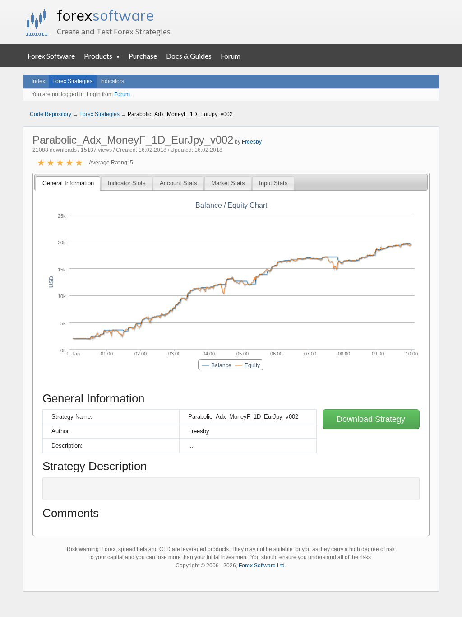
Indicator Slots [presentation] (127, 183)
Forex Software (51, 55)
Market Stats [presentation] (228, 183)
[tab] (68, 183)
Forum (230, 55)
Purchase (143, 55)
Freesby (252, 142)
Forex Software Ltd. (262, 565)
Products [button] (98, 55)
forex (105, 15)
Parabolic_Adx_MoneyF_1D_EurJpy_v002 (180, 114)
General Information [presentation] (68, 183)
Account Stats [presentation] (178, 183)
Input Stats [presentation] (273, 183)
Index (38, 81)
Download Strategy (371, 419)
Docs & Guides (189, 55)
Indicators (112, 81)
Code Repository (50, 114)
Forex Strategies (72, 81)
